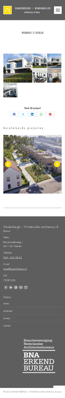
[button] (8, 164)
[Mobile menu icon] (58, 10)
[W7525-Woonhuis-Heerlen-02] (39, 61)
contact (6, 325)
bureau (6, 318)
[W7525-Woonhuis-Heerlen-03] (54, 61)
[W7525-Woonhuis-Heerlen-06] (10, 90)
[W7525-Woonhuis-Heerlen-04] (39, 75)
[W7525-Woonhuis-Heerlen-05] (54, 75)
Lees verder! (32, 164)
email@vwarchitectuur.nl (15, 269)
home (6, 303)
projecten (8, 311)
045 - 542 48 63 (12, 257)
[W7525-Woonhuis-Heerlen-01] (17, 68)
